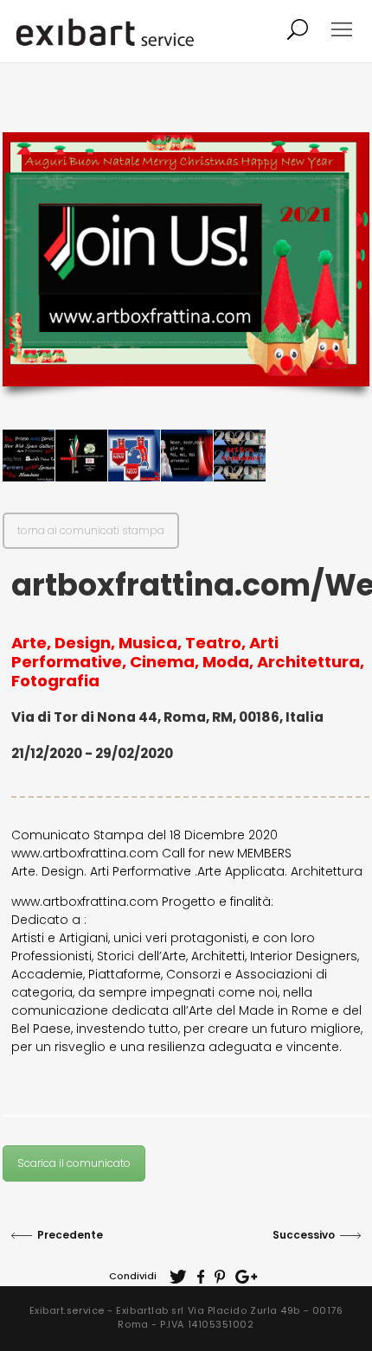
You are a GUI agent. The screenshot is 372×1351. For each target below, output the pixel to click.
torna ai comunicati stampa (90, 530)
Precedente (70, 1234)
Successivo (304, 1234)
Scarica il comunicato (74, 1163)
